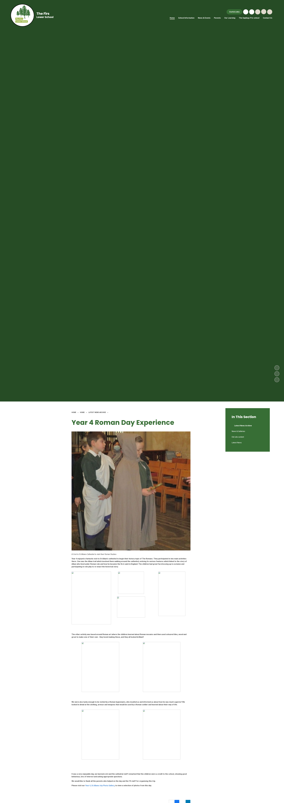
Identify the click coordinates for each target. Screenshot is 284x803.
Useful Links (234, 12)
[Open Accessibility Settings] (269, 11)
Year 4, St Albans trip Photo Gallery (99, 785)
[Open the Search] (257, 11)
